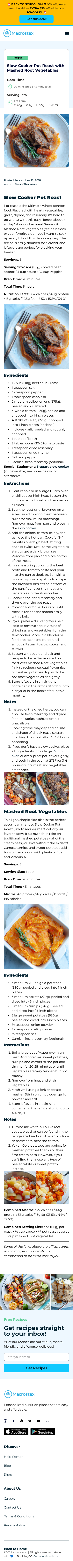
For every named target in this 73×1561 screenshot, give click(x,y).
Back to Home (15, 1549)
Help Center (13, 1457)
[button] (67, 33)
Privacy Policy (14, 1525)
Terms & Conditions (19, 1516)
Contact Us (12, 1507)
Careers (10, 1498)
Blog (7, 1465)
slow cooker (27, 528)
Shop (8, 1474)
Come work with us (45, 1556)
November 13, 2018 (28, 180)
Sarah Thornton (26, 184)
